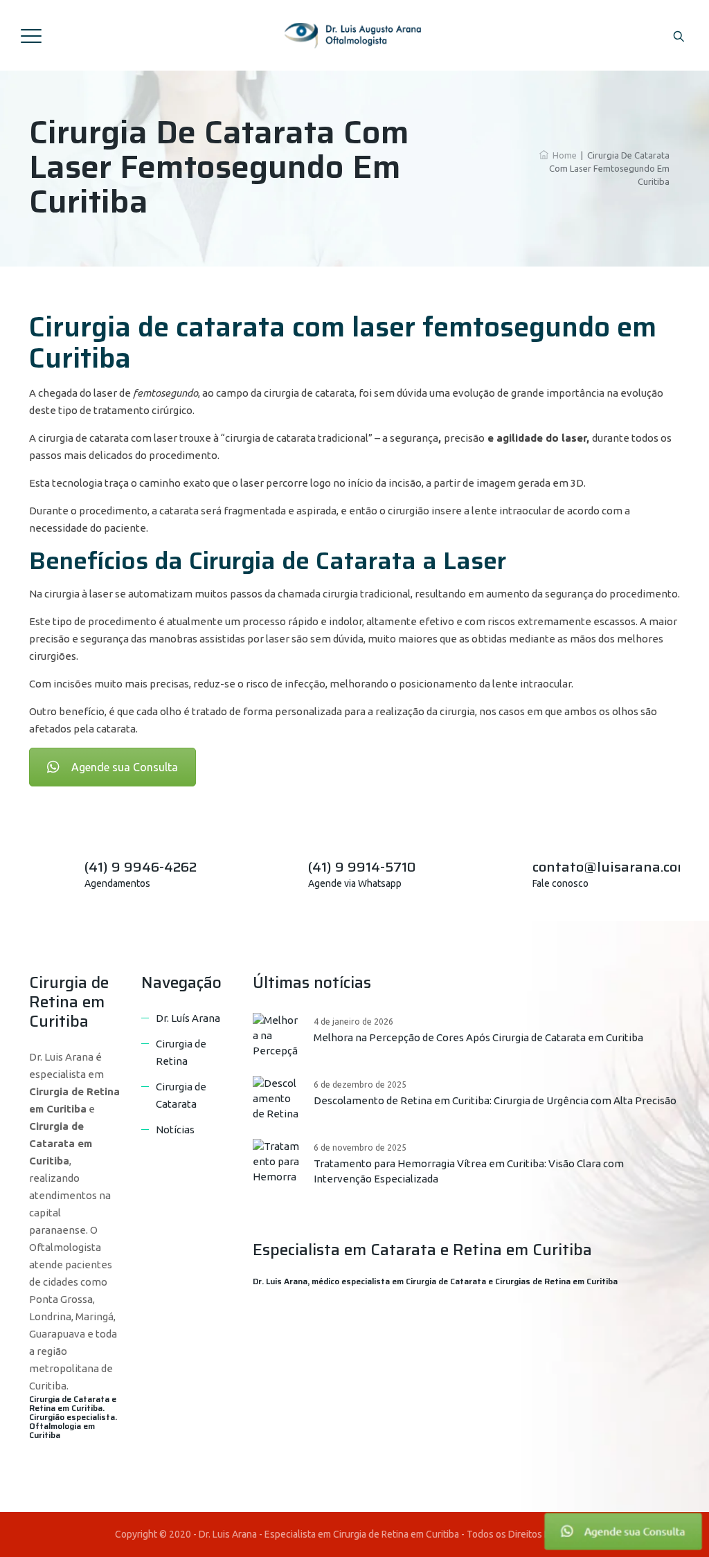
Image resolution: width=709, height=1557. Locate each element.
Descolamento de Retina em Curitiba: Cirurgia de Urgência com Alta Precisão (495, 1100)
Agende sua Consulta (124, 767)
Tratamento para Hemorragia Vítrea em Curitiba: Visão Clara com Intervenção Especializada (469, 1171)
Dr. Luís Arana (188, 1018)
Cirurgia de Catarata (181, 1095)
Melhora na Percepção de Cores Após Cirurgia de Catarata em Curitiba (478, 1037)
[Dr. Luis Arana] (353, 35)
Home (562, 155)
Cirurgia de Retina (181, 1052)
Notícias (175, 1129)
